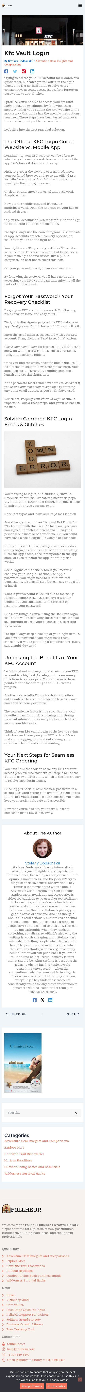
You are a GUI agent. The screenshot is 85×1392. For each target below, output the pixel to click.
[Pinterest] (24, 71)
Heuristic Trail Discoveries (24, 1154)
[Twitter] (15, 71)
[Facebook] (6, 71)
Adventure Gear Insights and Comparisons (36, 1141)
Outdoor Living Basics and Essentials (32, 1167)
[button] (80, 6)
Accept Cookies (32, 1386)
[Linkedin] (32, 71)
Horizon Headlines (18, 1160)
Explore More (14, 1147)
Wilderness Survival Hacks (24, 1173)
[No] (80, 1379)
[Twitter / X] (42, 1000)
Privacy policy (56, 1386)
